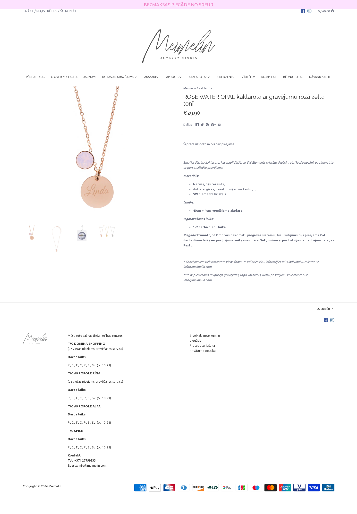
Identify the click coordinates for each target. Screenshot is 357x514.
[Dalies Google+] (213, 124)
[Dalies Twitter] (202, 124)
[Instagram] (309, 10)
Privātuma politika (203, 350)
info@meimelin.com (93, 465)
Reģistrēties (46, 10)
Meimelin (189, 88)
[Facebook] (303, 10)
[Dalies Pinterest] (207, 124)
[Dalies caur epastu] (219, 124)
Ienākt (28, 10)
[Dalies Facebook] (197, 124)
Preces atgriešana (202, 345)
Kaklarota (205, 88)
